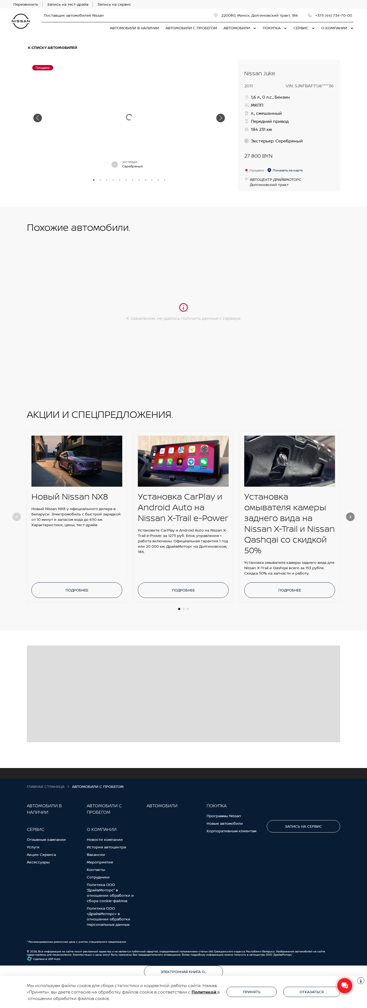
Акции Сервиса (41, 854)
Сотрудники (98, 877)
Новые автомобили (225, 823)
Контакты (96, 869)
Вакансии (96, 854)
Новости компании (105, 839)
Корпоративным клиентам (231, 830)
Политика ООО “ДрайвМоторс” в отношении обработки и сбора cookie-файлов (110, 892)
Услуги (33, 846)
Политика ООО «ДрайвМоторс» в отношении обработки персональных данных (108, 916)
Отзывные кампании (46, 839)
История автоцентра (106, 846)
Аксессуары (38, 861)
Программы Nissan (224, 815)
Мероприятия (100, 861)
